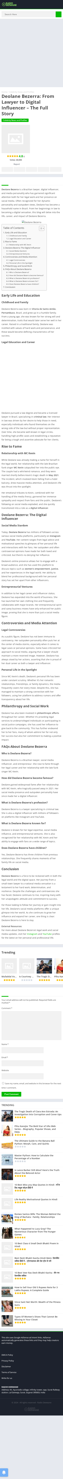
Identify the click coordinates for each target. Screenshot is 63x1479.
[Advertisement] (31, 54)
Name (5, 1044)
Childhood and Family (18, 235)
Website (5, 1070)
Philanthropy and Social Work (18, 266)
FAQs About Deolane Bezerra (18, 269)
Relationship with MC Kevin (20, 244)
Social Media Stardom (18, 251)
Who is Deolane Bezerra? (19, 272)
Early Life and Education (16, 232)
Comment (7, 1008)
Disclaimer (6, 1366)
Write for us (7, 1378)
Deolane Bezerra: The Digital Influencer (22, 248)
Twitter (19, 169)
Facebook (7, 169)
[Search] (58, 14)
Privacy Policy (8, 1360)
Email (5, 1057)
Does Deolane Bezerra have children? (24, 284)
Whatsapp (55, 169)
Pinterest (31, 169)
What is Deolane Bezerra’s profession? (24, 278)
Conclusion (10, 287)
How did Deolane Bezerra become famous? (26, 275)
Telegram (43, 169)
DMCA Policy (7, 1355)
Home (4, 92)
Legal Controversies (17, 260)
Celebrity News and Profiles (21, 92)
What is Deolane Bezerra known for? (23, 281)
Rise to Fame (11, 241)
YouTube (47, 933)
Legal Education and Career (20, 238)
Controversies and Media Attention (21, 257)
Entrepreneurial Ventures (19, 254)
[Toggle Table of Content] (40, 228)
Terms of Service (9, 1372)
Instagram (32, 933)
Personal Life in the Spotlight (20, 263)
